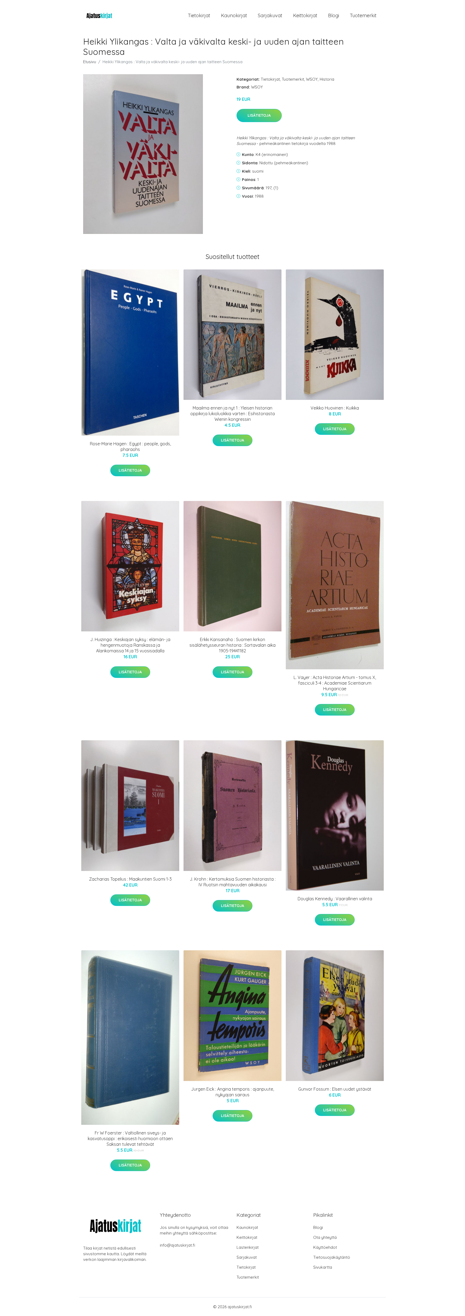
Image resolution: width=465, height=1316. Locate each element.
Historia (327, 79)
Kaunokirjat (234, 15)
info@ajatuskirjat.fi (177, 1245)
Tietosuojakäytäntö (331, 1257)
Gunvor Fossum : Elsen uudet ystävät (334, 1089)
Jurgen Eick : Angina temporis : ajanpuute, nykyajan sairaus (232, 1091)
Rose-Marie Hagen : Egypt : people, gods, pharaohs (130, 446)
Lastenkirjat (248, 1247)
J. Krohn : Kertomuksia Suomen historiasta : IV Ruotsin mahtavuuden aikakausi (233, 881)
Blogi (333, 15)
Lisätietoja (259, 115)
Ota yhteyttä (325, 1237)
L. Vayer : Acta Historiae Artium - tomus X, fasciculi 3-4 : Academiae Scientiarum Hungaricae (335, 683)
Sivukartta (322, 1267)
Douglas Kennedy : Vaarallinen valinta (335, 898)
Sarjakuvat (270, 15)
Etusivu (89, 61)
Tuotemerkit (363, 15)
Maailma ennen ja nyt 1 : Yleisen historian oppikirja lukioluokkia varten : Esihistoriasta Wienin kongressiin (232, 413)
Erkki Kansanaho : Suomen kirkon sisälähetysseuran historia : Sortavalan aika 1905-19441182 (232, 645)
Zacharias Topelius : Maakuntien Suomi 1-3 (130, 879)
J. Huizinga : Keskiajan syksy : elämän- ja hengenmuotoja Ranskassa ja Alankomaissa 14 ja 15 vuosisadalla (130, 645)
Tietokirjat (199, 15)
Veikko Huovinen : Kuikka (335, 408)
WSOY (312, 79)
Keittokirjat (305, 15)
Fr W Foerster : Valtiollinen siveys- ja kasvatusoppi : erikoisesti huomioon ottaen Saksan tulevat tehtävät (130, 1138)
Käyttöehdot (325, 1247)
